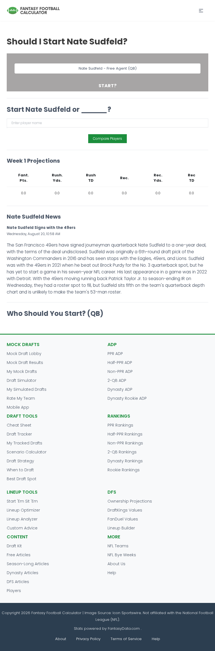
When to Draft (20, 470)
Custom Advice (22, 528)
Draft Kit (14, 546)
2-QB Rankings (122, 452)
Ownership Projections (130, 501)
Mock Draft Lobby (24, 353)
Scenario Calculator (26, 452)
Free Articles (19, 555)
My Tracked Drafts (24, 443)
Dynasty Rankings (125, 461)
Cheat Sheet (19, 425)
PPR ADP (115, 353)
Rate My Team (21, 398)
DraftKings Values (125, 510)
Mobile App (18, 407)
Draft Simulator (21, 380)
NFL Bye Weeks (122, 555)
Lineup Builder (121, 528)
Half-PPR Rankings (125, 434)
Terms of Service (126, 638)
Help (112, 573)
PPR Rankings (120, 425)
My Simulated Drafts (26, 389)
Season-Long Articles (28, 564)
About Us (116, 564)
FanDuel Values (123, 519)
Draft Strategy (20, 461)
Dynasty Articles (22, 573)
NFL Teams (118, 546)
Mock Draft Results (25, 362)
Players (14, 590)
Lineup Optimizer (23, 510)
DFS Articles (18, 581)
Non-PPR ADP (120, 371)
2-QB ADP (117, 380)
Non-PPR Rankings (125, 443)
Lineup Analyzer (22, 519)
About (60, 638)
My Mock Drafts (22, 371)
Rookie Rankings (124, 470)
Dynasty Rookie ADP (127, 398)
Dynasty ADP (120, 389)
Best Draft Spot (21, 479)
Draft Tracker (19, 434)
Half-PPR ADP (120, 362)
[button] (201, 10)
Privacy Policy (88, 638)
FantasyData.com (124, 628)
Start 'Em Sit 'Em (22, 501)
